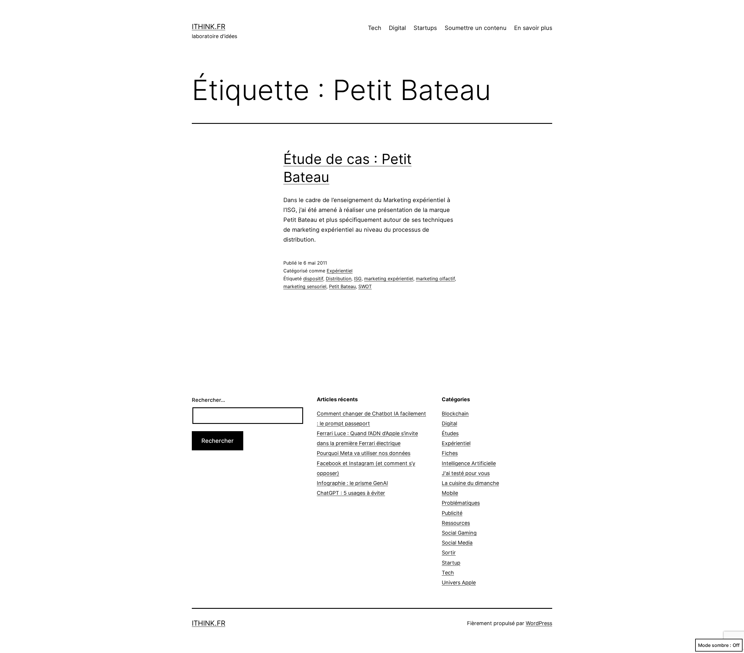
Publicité (452, 513)
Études (450, 433)
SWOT (365, 286)
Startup (451, 563)
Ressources (456, 523)
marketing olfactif (435, 278)
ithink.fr (208, 26)
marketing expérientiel (388, 278)
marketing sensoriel (304, 286)
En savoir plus (533, 27)
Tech (374, 27)
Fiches (450, 453)
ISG (358, 278)
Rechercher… (208, 400)
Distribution (338, 278)
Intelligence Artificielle (469, 463)
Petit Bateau (342, 286)
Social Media (457, 543)
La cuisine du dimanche (470, 483)
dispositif (313, 278)
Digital (397, 27)
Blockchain (455, 414)
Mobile (450, 493)
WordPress (539, 623)
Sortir (449, 552)
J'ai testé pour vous (466, 473)
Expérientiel (340, 271)
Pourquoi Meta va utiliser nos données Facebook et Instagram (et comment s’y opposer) (366, 463)
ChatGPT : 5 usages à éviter (351, 493)
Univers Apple (459, 582)
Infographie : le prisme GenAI (352, 483)
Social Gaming (459, 533)
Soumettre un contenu (476, 27)
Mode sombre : (714, 645)
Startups (425, 27)
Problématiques (461, 503)
